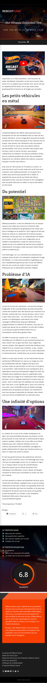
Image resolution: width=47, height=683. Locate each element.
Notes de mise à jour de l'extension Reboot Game (20, 658)
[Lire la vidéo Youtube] (23, 63)
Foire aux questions (9, 660)
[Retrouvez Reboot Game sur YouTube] (8, 671)
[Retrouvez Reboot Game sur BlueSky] (6, 671)
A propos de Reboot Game (12, 653)
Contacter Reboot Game (11, 665)
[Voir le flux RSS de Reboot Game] (18, 671)
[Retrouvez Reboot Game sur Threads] (3, 671)
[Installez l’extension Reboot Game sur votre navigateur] (16, 671)
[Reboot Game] (11, 12)
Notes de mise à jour (10, 655)
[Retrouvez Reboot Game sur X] (13, 671)
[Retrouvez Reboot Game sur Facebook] (11, 671)
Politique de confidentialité (12, 663)
